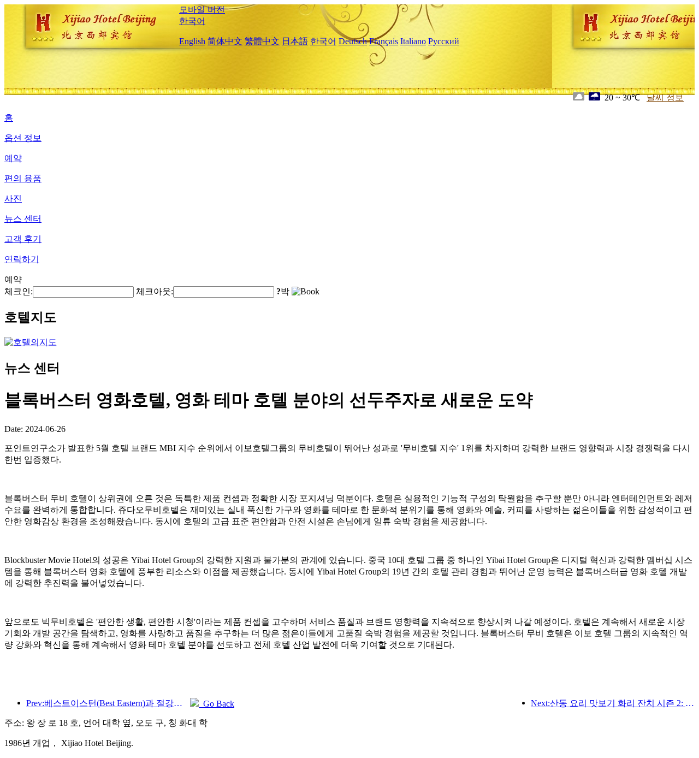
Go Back (216, 703)
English (192, 41)
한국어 (192, 21)
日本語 (295, 41)
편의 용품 (23, 178)
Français (383, 41)
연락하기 (21, 259)
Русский (443, 41)
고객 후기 (23, 239)
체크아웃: (154, 291)
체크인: (18, 291)
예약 (13, 158)
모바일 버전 (202, 9)
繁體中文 (262, 41)
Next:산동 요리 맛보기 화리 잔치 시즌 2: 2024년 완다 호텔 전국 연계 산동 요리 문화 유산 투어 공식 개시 (613, 703)
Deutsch (353, 41)
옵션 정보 (23, 138)
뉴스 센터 (23, 218)
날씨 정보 (665, 97)
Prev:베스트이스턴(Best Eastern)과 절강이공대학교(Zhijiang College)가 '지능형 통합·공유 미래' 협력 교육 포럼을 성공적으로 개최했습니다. (108, 703)
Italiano (413, 41)
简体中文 (225, 41)
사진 (13, 198)
